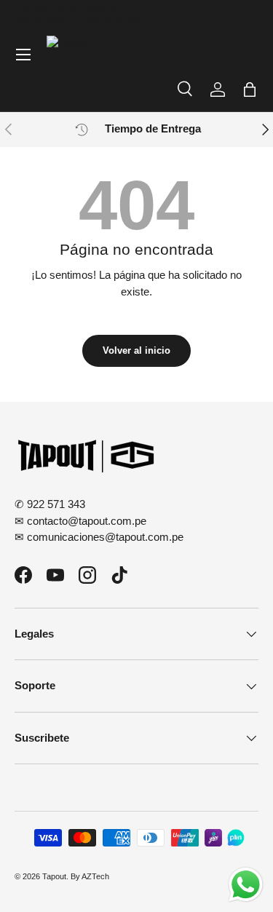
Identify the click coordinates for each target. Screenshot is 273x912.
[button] (250, 90)
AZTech (95, 876)
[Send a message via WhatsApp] (246, 885)
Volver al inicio (136, 350)
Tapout (54, 876)
